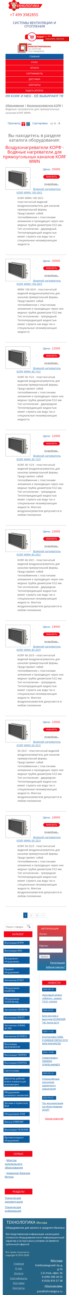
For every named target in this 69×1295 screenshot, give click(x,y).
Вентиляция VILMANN (16, 1129)
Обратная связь (54, 1286)
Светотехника (11, 1070)
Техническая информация (13, 1209)
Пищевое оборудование (11, 971)
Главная (34, 56)
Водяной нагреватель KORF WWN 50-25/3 (39, 838)
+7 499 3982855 (24, 14)
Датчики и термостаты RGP (16, 1104)
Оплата (34, 67)
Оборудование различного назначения (16, 1094)
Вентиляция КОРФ (14, 942)
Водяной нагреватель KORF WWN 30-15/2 (39, 369)
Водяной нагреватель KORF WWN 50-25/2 (39, 743)
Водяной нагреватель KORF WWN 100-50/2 (39, 190)
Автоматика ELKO (14, 980)
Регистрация (57, 962)
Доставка (34, 79)
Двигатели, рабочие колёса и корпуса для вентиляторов (15, 1081)
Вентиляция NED (13, 950)
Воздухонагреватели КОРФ (44, 105)
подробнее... (51, 184)
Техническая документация (14, 1199)
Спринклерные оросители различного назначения (50, 1084)
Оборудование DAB (14, 1114)
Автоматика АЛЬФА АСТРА (14, 1027)
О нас (34, 62)
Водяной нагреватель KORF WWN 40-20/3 (39, 648)
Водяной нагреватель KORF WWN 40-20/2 (39, 552)
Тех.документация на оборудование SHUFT (52, 1106)
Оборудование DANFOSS (12, 989)
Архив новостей (54, 1118)
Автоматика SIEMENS (15, 1009)
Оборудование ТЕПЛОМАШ (12, 1000)
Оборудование (15, 105)
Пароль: (43, 945)
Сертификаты (34, 73)
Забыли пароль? (55, 967)
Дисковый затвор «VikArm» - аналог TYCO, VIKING (52, 998)
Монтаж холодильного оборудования (14, 1164)
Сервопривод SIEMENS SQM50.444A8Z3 (51, 1061)
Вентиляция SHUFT (14, 1017)
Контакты (34, 84)
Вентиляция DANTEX (15, 1062)
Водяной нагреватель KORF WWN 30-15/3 (39, 457)
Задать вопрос (34, 90)
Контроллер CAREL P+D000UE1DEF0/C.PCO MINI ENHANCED (55, 1040)
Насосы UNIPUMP (13, 1121)
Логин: (43, 934)
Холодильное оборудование (11, 960)
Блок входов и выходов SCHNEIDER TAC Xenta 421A (54, 1019)
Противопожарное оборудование (14, 1139)
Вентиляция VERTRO (15, 1055)
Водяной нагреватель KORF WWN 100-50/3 (39, 282)
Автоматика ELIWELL (16, 1036)
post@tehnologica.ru (50, 1291)
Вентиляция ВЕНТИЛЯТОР (12, 1045)
